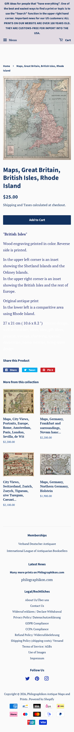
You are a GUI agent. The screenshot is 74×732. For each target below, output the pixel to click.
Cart (68, 40)
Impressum (37, 658)
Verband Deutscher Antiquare (37, 544)
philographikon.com (37, 579)
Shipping (10, 205)
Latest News (37, 564)
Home (6, 66)
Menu (12, 40)
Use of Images (37, 652)
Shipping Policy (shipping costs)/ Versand (37, 641)
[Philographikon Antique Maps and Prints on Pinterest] (37, 679)
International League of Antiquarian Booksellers (37, 551)
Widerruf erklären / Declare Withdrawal (37, 611)
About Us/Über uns (37, 600)
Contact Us (37, 606)
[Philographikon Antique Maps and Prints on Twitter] (27, 679)
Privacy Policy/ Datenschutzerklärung (37, 617)
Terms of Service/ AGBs (37, 646)
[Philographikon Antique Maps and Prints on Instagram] (46, 679)
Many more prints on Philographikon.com (37, 572)
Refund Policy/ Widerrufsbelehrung (37, 635)
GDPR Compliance (37, 623)
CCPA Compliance (37, 629)
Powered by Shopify (41, 699)
